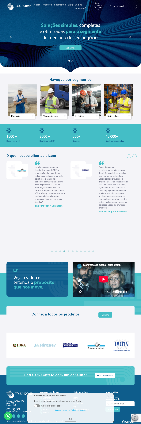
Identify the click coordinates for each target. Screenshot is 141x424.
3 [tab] (60, 251)
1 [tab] (52, 251)
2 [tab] (56, 251)
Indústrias (79, 116)
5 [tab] (68, 251)
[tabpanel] (38, 187)
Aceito (37, 405)
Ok (70, 419)
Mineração (16, 116)
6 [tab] (72, 251)
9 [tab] (85, 251)
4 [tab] (64, 251)
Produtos (47, 4)
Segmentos (60, 4)
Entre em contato (98, 6)
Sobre (37, 4)
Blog (70, 4)
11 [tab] (93, 251)
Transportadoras (50, 116)
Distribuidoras (114, 116)
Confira (105, 315)
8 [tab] (80, 251)
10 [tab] (89, 251)
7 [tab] (76, 251)
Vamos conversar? (80, 6)
